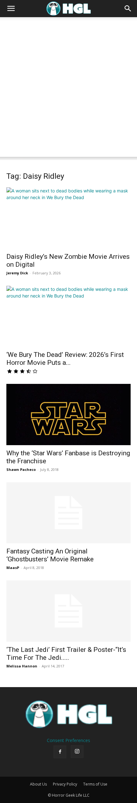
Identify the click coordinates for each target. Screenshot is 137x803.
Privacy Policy (65, 784)
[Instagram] (77, 751)
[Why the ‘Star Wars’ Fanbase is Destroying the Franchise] (68, 414)
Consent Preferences (68, 740)
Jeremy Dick (17, 273)
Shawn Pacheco (21, 469)
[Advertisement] (68, 88)
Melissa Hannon (21, 666)
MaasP (12, 567)
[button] (11, 8)
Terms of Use (95, 784)
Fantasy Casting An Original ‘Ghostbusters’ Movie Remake (50, 555)
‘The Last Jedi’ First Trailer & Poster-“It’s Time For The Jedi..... (66, 653)
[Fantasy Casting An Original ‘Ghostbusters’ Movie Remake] (68, 513)
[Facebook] (60, 752)
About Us (38, 784)
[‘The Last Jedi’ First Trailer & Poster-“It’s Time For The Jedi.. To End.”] (68, 611)
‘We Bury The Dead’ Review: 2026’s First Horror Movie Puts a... (65, 358)
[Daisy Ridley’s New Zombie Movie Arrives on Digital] (68, 218)
